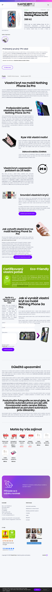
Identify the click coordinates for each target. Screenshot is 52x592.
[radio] (5, 39)
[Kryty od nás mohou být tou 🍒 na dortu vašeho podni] (34, 536)
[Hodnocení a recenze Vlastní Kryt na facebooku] (8, 549)
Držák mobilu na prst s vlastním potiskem (22, 444)
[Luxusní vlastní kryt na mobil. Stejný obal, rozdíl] (39, 536)
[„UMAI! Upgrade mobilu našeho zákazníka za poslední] (34, 530)
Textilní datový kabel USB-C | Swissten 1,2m (5, 460)
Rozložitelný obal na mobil (22, 286)
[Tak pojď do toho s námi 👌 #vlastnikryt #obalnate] (28, 536)
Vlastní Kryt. (14, 555)
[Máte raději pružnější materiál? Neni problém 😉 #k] (28, 530)
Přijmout (37, 589)
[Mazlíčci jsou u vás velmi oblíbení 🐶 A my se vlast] (39, 530)
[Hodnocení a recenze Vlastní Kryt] (8, 543)
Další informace (13, 76)
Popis (4, 76)
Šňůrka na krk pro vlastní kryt (5, 443)
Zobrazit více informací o (16, 60)
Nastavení (45, 589)
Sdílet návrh (8, 67)
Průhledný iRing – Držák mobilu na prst (30, 444)
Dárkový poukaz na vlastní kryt (13, 459)
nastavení (8, 590)
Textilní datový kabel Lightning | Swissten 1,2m (38, 444)
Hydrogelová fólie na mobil (13, 442)
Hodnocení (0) (26, 76)
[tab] (4, 77)
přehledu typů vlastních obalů (27, 213)
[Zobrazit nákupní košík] (48, 4)
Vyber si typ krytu (6, 34)
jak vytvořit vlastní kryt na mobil (9, 240)
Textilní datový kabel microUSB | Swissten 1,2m (47, 444)
